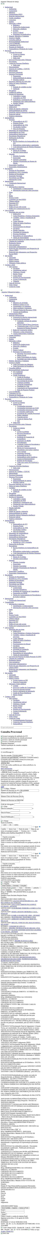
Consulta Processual (15, 52)
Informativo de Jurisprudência (18, 130)
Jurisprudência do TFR (20, 125)
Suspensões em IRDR (20, 593)
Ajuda (19, 464)
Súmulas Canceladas (19, 159)
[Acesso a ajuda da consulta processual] (14, 740)
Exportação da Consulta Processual (28, 413)
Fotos (11, 192)
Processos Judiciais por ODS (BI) (20, 81)
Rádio (11, 196)
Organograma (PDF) (15, 14)
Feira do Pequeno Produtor (25, 390)
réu (10, 825)
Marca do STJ (13, 205)
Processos (8, 51)
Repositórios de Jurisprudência (23, 236)
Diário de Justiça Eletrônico (22, 223)
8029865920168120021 (30, 959)
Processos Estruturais (16, 72)
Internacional (9, 181)
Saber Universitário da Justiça (26, 357)
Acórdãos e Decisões (16, 149)
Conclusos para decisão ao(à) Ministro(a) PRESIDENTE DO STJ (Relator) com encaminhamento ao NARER (20, 1106)
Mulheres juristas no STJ (21, 304)
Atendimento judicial (20, 270)
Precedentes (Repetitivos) (17, 136)
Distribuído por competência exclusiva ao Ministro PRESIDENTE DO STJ (20, 1156)
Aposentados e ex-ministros (22, 306)
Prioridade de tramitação (21, 232)
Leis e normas (9, 210)
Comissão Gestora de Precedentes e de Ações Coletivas (28, 445)
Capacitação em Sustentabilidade (27, 388)
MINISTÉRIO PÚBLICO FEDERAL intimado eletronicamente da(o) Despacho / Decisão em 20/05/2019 (19, 1100)
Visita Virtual (13, 285)
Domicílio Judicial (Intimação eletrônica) (22, 112)
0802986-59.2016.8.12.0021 (24, 941)
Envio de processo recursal (21, 689)
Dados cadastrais (22, 415)
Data (5, 806)
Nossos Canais (13, 198)
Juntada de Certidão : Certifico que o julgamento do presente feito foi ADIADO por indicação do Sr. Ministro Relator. (20, 1039)
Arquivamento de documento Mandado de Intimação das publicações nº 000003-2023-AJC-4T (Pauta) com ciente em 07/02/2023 (20, 1049)
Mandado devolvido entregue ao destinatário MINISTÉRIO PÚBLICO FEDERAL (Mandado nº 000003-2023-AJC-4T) (21, 1055)
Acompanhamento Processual (22, 720)
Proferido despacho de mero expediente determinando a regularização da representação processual (19, 1142)
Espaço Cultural (18, 32)
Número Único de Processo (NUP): (12, 796)
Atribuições (12, 9)
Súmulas (11, 154)
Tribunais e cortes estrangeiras (22, 332)
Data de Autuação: (7, 808)
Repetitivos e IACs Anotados (18, 172)
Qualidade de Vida (23, 386)
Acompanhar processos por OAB (28, 408)
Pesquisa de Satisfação (16, 47)
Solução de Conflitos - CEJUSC (19, 69)
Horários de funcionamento (22, 277)
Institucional (9, 7)
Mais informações (6, 768)
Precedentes (13, 61)
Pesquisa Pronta (18, 123)
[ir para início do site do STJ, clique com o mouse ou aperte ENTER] (3, 4)
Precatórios (12, 90)
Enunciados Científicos (16, 165)
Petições (19, 895)
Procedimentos (22, 442)
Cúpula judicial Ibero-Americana (23, 333)
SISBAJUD (13, 107)
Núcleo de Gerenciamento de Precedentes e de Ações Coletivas (28, 449)
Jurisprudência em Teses (17, 132)
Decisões (14, 895)
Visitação (16, 281)
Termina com (25, 831)
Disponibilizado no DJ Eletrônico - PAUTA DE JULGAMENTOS (20, 1063)
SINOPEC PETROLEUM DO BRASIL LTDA (24, 928)
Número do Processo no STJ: (10, 790)
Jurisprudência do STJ (20, 121)
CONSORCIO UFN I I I (17, 926)
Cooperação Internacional (17, 183)
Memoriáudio (13, 70)
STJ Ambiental (18, 372)
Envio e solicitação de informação (24, 691)
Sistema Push (17, 56)
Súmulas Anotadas (19, 156)
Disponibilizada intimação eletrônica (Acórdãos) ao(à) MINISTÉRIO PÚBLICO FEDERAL (19, 988)
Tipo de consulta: (6, 755)
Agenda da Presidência (20, 312)
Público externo (14, 261)
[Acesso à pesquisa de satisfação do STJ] (14, 736)
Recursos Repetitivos (24, 433)
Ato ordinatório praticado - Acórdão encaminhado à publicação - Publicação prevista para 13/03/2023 (18, 1015)
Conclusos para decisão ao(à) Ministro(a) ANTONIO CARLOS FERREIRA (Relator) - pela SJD (20, 1070)
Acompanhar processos (24, 406)
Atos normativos (14, 245)
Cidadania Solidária (23, 382)
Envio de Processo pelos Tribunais (20, 60)
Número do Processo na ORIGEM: (12, 800)
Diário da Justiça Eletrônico (18, 83)
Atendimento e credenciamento (23, 188)
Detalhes (3, 895)
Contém (3, 829)
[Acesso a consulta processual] (11, 742)
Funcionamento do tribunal (21, 227)
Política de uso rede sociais (17, 207)
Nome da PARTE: (7, 823)
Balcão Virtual (17, 274)
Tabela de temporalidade (21, 237)
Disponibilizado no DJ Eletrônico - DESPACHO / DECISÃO (18, 1138)
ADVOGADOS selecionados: (10, 880)
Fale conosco (13, 267)
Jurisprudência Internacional (18, 134)
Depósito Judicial (18, 80)
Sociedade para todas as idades (27, 359)
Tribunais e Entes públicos (17, 263)
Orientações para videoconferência (24, 101)
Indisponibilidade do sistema (18, 110)
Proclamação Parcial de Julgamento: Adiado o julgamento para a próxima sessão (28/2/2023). (20, 1045)
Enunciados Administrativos (18, 167)
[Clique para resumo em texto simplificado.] (1, 979)
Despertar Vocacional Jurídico (26, 353)
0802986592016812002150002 (11, 959)
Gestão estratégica (15, 18)
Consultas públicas (15, 40)
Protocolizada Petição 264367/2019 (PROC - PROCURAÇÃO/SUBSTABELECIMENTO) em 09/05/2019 (20, 1117)
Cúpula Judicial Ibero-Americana (27, 324)
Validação (16, 89)
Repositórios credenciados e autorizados (26, 145)
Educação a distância (20, 29)
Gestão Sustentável (19, 375)
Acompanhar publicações (25, 412)
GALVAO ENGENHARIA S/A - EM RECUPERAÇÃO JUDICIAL (19, 902)
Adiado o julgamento (21, 1035)
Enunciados (17, 158)
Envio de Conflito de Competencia (24, 687)
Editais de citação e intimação (18, 109)
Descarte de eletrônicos (24, 379)
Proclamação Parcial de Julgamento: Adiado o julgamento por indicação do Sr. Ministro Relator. (20, 1032)
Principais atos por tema (16, 212)
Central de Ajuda (14, 286)
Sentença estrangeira (15, 116)
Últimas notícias (14, 201)
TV (10, 194)
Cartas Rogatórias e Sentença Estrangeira (26, 216)
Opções (6, 884)
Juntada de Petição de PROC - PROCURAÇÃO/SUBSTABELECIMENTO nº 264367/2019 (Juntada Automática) (17, 1111)
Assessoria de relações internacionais (25, 317)
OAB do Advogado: (7, 804)
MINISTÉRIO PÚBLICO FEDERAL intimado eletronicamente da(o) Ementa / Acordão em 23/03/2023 (19, 982)
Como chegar (17, 276)
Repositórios (13, 139)
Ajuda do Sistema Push (24, 419)
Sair (18, 421)
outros (16, 825)
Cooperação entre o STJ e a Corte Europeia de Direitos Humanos (28, 327)
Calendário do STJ (15, 45)
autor (5, 825)
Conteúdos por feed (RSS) (17, 199)
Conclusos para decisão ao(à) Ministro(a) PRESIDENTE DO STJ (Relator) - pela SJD (20, 1152)
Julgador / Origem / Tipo (12, 882)
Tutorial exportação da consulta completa (14, 745)
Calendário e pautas (19, 96)
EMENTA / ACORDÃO (9, 999)
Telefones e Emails (19, 272)
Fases (8, 895)
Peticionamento (14, 67)
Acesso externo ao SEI (20, 680)
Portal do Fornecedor (20, 682)
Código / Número (10, 788)
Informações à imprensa (16, 187)
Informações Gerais (15, 179)
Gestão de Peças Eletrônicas (22, 693)
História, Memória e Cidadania (19, 36)
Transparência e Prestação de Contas (20, 49)
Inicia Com (12, 829)
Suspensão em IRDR (24, 441)
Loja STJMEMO (14, 43)
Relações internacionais (16, 16)
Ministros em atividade (20, 303)
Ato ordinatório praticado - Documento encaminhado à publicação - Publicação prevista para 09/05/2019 (19, 1148)
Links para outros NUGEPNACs (28, 462)
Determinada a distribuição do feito (26, 1095)
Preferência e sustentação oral (22, 100)
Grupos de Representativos (25, 459)
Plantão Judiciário (14, 105)
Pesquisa (12, 119)
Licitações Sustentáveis (24, 384)
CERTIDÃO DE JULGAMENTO (12, 1001)
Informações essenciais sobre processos (25, 190)
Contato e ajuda (10, 265)
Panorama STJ (13, 203)
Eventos (15, 31)
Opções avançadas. (9, 837)
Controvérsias (21, 435)
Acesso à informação (20, 279)
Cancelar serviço (22, 417)
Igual (36, 827)
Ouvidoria (16, 228)
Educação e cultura (15, 23)
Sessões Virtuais (18, 103)
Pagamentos (17, 76)
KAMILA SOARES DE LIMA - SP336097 (25, 915)
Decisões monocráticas (20, 152)
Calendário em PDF (19, 98)
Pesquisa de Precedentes (17, 170)
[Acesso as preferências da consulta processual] (16, 738)
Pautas (25, 895)
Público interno (14, 259)
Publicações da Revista (16, 138)
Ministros (12, 12)
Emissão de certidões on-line (22, 87)
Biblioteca (16, 25)
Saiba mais (16, 58)
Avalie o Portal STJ (7, 1231)
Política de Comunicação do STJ (19, 208)
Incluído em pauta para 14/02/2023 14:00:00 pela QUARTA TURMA (21, 1067)
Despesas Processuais (16, 74)
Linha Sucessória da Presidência (23, 366)
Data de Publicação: (7, 817)
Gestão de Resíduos (23, 377)
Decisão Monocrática (7, 1133)
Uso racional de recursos (25, 381)
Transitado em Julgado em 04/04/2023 (26, 977)
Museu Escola (21, 355)
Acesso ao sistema (19, 54)
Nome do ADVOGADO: (9, 851)
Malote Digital (17, 695)
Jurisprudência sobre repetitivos (27, 457)
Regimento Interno (15, 243)
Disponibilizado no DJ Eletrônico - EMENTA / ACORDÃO (18, 1010)
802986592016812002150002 (10, 961)
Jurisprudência (9, 118)
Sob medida (9, 256)
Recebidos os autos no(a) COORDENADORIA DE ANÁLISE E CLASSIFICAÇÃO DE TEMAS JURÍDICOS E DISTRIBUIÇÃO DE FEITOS (20, 1083)
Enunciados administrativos (18, 247)
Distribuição (17, 225)
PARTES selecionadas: (8, 878)
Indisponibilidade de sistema (22, 78)
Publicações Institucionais (21, 27)
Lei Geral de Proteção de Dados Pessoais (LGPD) (25, 239)
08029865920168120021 (27, 957)
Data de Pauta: (5, 812)
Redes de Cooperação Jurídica (23, 330)
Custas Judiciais (18, 221)
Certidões (12, 85)
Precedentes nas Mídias (16, 178)
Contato (15, 686)
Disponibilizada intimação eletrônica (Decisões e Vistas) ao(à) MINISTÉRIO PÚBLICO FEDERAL (18, 1122)
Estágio (11, 21)
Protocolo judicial (14, 114)
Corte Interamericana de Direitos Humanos (27, 147)
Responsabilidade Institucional (19, 41)
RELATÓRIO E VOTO (9, 1004)
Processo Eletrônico (19, 234)
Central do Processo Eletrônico (19, 63)
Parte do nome (23, 829)
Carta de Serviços (14, 283)
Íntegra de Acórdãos (19, 150)
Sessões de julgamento (16, 94)
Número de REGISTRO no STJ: (11, 792)
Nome (6, 821)
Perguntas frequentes (7, 743)
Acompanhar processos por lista (27, 410)
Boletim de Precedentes (16, 174)
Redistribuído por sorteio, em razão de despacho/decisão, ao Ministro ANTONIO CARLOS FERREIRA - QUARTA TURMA (19, 1077)
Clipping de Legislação (16, 241)
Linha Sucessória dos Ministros (23, 364)
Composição (13, 11)
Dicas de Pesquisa (19, 129)
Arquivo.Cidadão (14, 38)
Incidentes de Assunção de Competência (26, 591)
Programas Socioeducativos (22, 34)
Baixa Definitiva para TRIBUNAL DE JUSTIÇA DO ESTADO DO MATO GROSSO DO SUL (19, 973)
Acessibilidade (17, 373)
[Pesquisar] (1, 290)
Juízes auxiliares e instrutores (22, 308)
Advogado (12, 257)
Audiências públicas (15, 92)
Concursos (12, 20)
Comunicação (9, 185)
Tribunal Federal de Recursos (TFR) (24, 310)
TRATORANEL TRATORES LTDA (23, 917)
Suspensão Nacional (15, 176)
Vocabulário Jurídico (19, 127)
